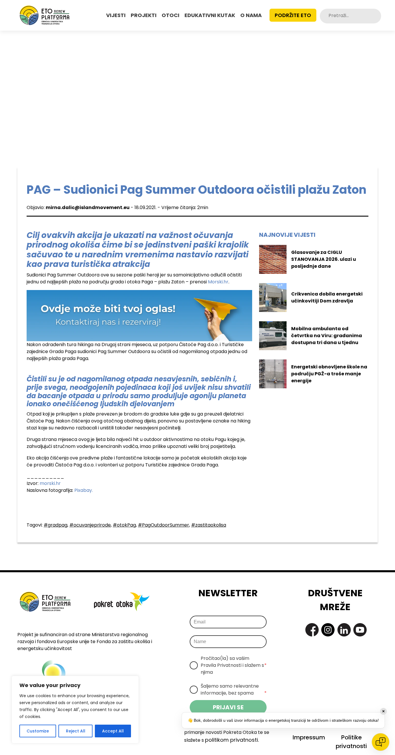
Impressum (309, 737)
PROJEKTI (143, 15)
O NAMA (251, 15)
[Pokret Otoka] (44, 15)
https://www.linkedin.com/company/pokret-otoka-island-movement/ (344, 629)
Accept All (113, 731)
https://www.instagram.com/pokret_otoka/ (328, 629)
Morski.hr (218, 281)
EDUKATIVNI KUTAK (209, 15)
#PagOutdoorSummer (163, 525)
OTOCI (170, 15)
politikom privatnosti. (232, 739)
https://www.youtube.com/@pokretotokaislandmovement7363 (360, 629)
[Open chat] (380, 742)
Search (376, 16)
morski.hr (50, 483)
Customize (38, 731)
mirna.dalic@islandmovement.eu (88, 207)
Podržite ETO (293, 15)
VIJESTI (115, 15)
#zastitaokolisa (208, 525)
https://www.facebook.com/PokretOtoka (312, 629)
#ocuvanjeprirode (90, 525)
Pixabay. (83, 490)
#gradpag (55, 525)
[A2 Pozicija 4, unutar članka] (139, 315)
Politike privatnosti (351, 741)
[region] (75, 709)
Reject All (75, 731)
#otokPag (124, 525)
